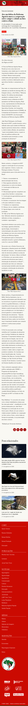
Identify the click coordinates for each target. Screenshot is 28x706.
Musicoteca (5, 627)
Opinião (4, 639)
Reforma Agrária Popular (9, 605)
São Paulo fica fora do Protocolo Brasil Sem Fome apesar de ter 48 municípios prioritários (13, 488)
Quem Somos (6, 528)
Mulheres (4, 602)
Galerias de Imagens (8, 624)
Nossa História (6, 537)
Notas (3, 652)
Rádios (4, 618)
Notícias (4, 31)
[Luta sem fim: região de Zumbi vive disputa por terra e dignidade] (14, 503)
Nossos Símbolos (7, 533)
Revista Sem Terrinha (8, 554)
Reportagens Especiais (8, 647)
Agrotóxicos (5, 578)
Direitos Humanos (7, 586)
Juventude (5, 594)
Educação (4, 545)
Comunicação (6, 581)
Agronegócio (5, 572)
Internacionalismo (7, 592)
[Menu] (25, 3)
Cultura (4, 583)
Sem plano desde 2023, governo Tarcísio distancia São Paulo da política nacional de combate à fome (14, 462)
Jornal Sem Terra (7, 563)
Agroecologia (5, 575)
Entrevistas (5, 643)
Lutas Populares (6, 600)
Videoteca (5, 629)
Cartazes (4, 558)
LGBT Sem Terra (7, 597)
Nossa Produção (6, 541)
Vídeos (4, 621)
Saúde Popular (6, 608)
